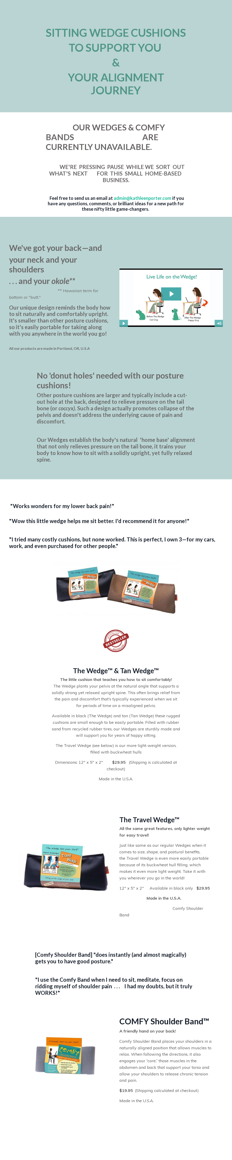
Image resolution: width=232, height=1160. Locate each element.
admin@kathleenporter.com (142, 198)
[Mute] (219, 323)
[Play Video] (123, 323)
